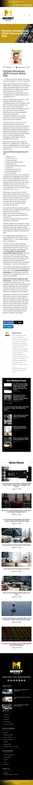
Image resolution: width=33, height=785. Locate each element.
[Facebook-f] (19, 5)
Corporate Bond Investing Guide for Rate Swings (20, 415)
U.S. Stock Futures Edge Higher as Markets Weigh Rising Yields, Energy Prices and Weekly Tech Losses (20, 386)
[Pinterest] (25, 5)
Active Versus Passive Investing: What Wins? (19, 427)
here (13, 239)
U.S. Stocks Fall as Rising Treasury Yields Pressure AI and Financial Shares (16, 644)
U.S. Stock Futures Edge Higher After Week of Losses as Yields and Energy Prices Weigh (16, 408)
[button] (8, 322)
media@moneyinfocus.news (11, 774)
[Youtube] (28, 5)
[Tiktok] (31, 5)
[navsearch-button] (28, 15)
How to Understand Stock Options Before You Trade (20, 438)
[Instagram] (14, 5)
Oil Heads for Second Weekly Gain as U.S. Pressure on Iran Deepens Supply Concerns (20, 397)
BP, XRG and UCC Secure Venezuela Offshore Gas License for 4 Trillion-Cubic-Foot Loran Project (16, 618)
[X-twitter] (22, 5)
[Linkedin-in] (17, 5)
